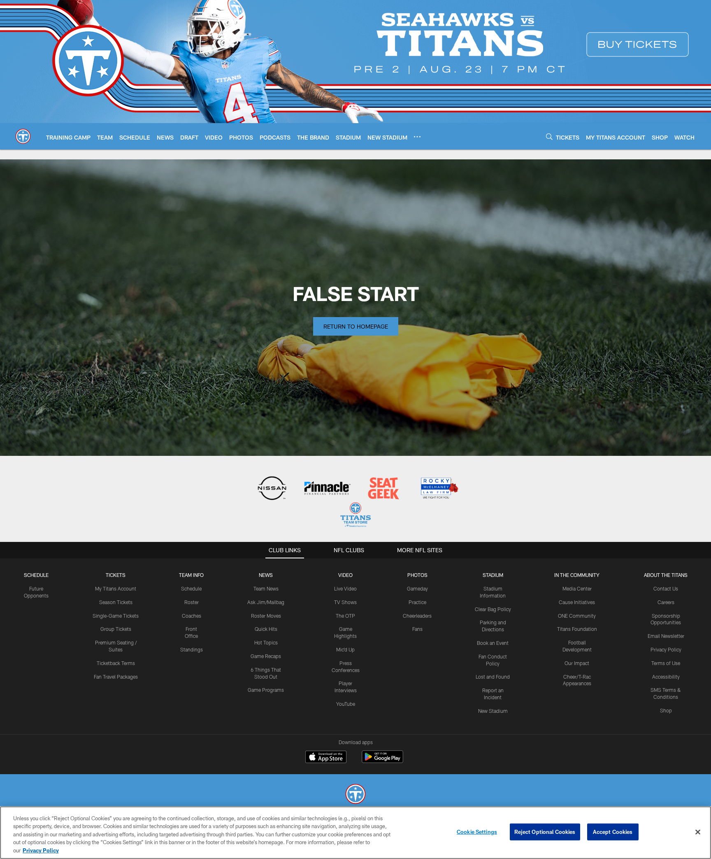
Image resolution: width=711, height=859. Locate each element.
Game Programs (266, 690)
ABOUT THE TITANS (666, 575)
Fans (417, 629)
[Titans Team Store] (355, 515)
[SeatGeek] (383, 489)
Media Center (577, 588)
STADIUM (493, 575)
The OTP (345, 616)
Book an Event (493, 643)
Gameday (417, 588)
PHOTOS (417, 575)
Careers (666, 602)
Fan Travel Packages (116, 676)
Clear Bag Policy (493, 609)
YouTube (345, 704)
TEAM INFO (191, 575)
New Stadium (493, 711)
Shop (666, 710)
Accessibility (666, 676)
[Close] (698, 832)
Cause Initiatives (577, 602)
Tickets (115, 575)
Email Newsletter (666, 636)
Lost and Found (493, 676)
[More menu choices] (417, 136)
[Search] (549, 136)
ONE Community (577, 616)
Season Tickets (115, 602)
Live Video (345, 588)
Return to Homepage (355, 326)
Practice (417, 602)
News (266, 575)
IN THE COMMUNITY (576, 575)
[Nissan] (272, 489)
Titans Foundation (577, 629)
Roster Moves (266, 616)
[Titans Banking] (328, 489)
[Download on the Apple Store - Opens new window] (326, 758)
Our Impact (577, 663)
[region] (355, 832)
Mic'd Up (345, 649)
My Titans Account (115, 588)
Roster (191, 602)
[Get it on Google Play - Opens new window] (382, 761)
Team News (266, 588)
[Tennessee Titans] (355, 795)
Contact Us (665, 588)
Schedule (36, 575)
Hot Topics (266, 642)
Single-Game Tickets (116, 616)
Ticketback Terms (116, 663)
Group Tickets (115, 629)
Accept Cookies (613, 832)
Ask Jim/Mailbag (265, 602)
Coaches (191, 616)
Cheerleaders (417, 616)
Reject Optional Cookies (545, 832)
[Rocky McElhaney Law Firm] (439, 489)
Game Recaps (266, 656)
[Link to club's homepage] (23, 136)
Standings (191, 649)
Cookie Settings (477, 832)
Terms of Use (665, 663)
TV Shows (345, 602)
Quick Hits (266, 629)
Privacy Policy (666, 649)
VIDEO (345, 575)
